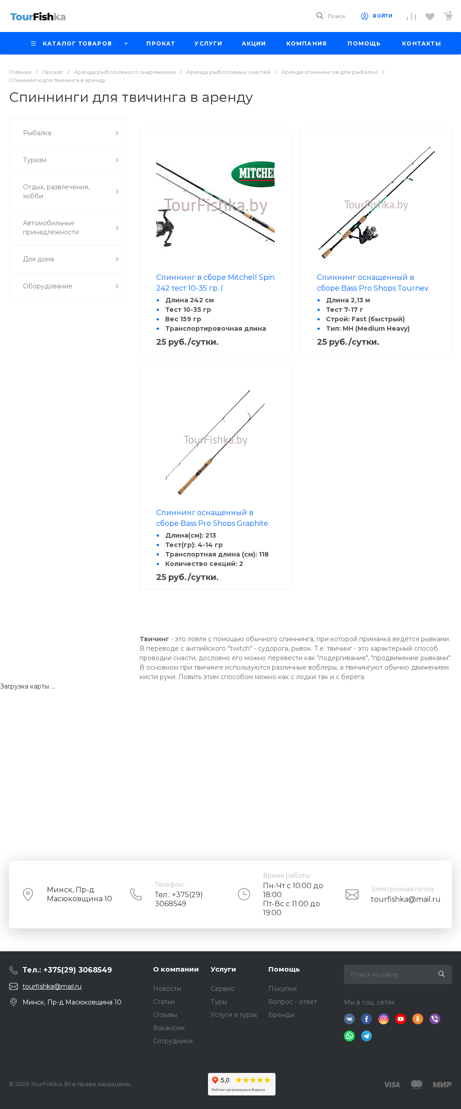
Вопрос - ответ (292, 1002)
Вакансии (169, 1028)
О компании (176, 969)
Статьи (164, 1002)
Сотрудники (173, 1041)
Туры (219, 1002)
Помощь (284, 969)
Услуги (223, 969)
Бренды (281, 1015)
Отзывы (165, 1015)
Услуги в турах (234, 1015)
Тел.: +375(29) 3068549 (179, 899)
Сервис (223, 989)
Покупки (282, 989)
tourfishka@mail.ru (406, 899)
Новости (167, 989)
